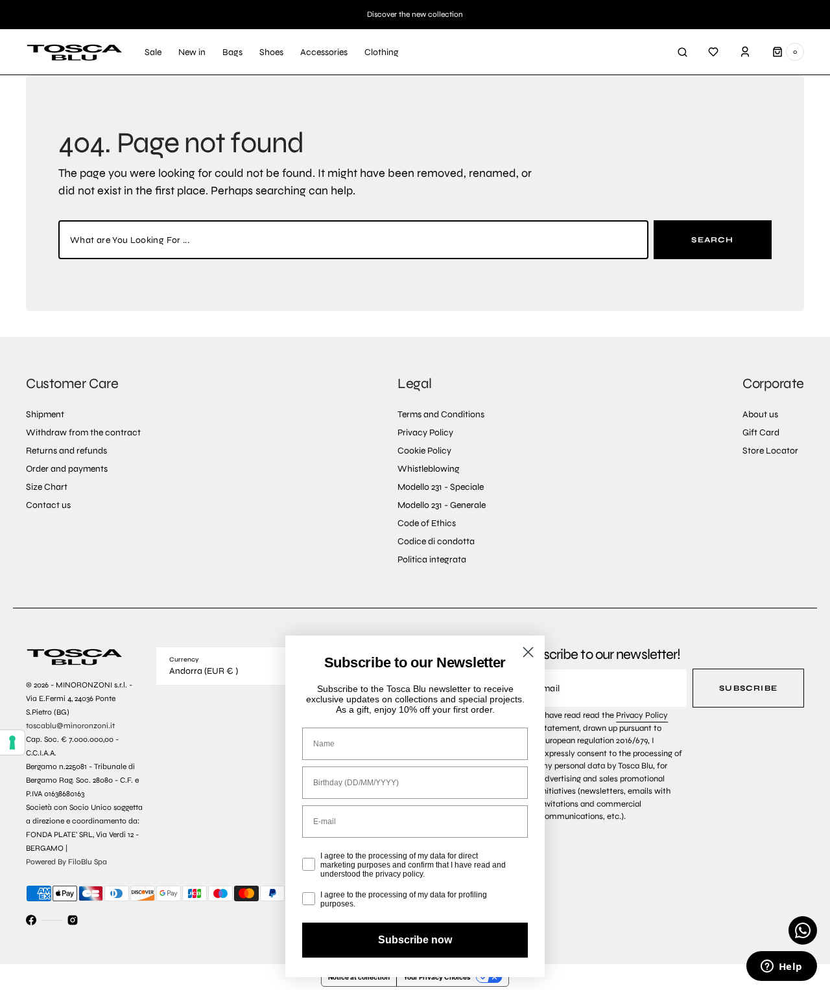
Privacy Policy (642, 715)
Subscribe (748, 688)
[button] (682, 52)
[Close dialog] (528, 652)
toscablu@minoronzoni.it (70, 725)
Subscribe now (415, 939)
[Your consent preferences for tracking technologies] (12, 742)
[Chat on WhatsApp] (802, 930)
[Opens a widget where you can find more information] (781, 967)
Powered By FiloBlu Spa (66, 861)
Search (712, 239)
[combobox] (353, 239)
